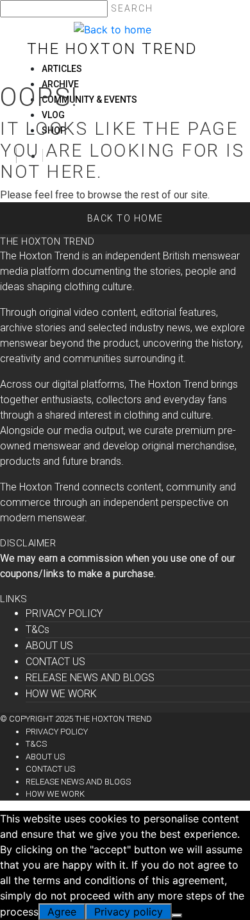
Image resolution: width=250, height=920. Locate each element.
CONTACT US (55, 661)
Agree (61, 911)
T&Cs (37, 629)
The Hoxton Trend (112, 49)
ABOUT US (49, 645)
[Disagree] (177, 915)
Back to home (125, 218)
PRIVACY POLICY (64, 613)
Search (132, 8)
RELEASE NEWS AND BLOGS (90, 678)
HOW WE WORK (61, 694)
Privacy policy (128, 911)
